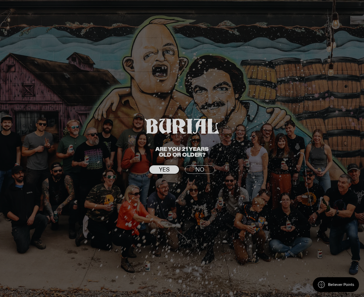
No (199, 170)
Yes (164, 170)
